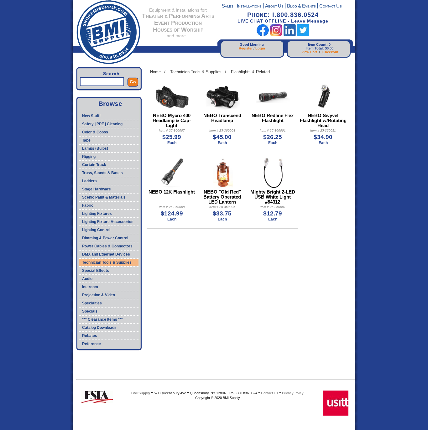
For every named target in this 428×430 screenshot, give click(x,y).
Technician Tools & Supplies (107, 262)
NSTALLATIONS (249, 6)
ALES (227, 6)
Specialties (92, 303)
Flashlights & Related (250, 72)
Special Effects (95, 270)
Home (155, 72)
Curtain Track (94, 165)
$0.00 (329, 48)
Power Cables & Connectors (107, 246)
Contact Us (269, 393)
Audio (87, 279)
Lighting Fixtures (97, 213)
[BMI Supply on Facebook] (263, 35)
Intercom (90, 287)
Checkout (330, 52)
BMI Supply (140, 393)
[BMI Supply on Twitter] (303, 35)
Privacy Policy (293, 393)
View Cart (309, 52)
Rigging (89, 156)
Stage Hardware (96, 189)
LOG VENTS (301, 6)
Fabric (87, 205)
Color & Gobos (95, 132)
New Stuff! (91, 116)
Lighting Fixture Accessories (107, 222)
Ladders (89, 181)
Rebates (89, 336)
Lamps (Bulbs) (95, 148)
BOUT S (274, 6)
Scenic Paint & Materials (104, 197)
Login (260, 48)
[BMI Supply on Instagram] (276, 35)
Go (133, 81)
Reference (91, 344)
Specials (89, 311)
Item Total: (315, 48)
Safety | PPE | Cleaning (102, 124)
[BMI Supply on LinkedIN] (290, 35)
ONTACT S (330, 6)
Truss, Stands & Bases (102, 173)
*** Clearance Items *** (102, 319)
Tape (86, 140)
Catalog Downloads (99, 327)
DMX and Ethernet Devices (106, 254)
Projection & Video (98, 295)
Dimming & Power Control (105, 238)
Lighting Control (96, 230)
